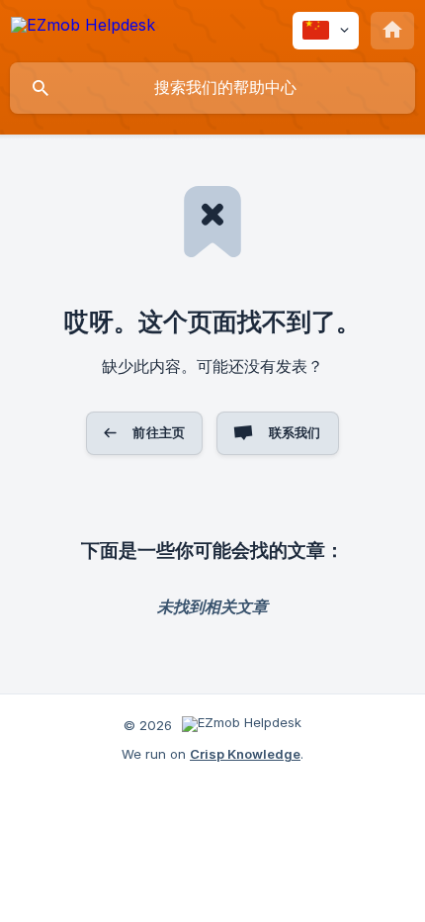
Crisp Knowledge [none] (245, 754)
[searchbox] (212, 88)
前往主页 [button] (158, 432)
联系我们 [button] (295, 432)
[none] (83, 28)
